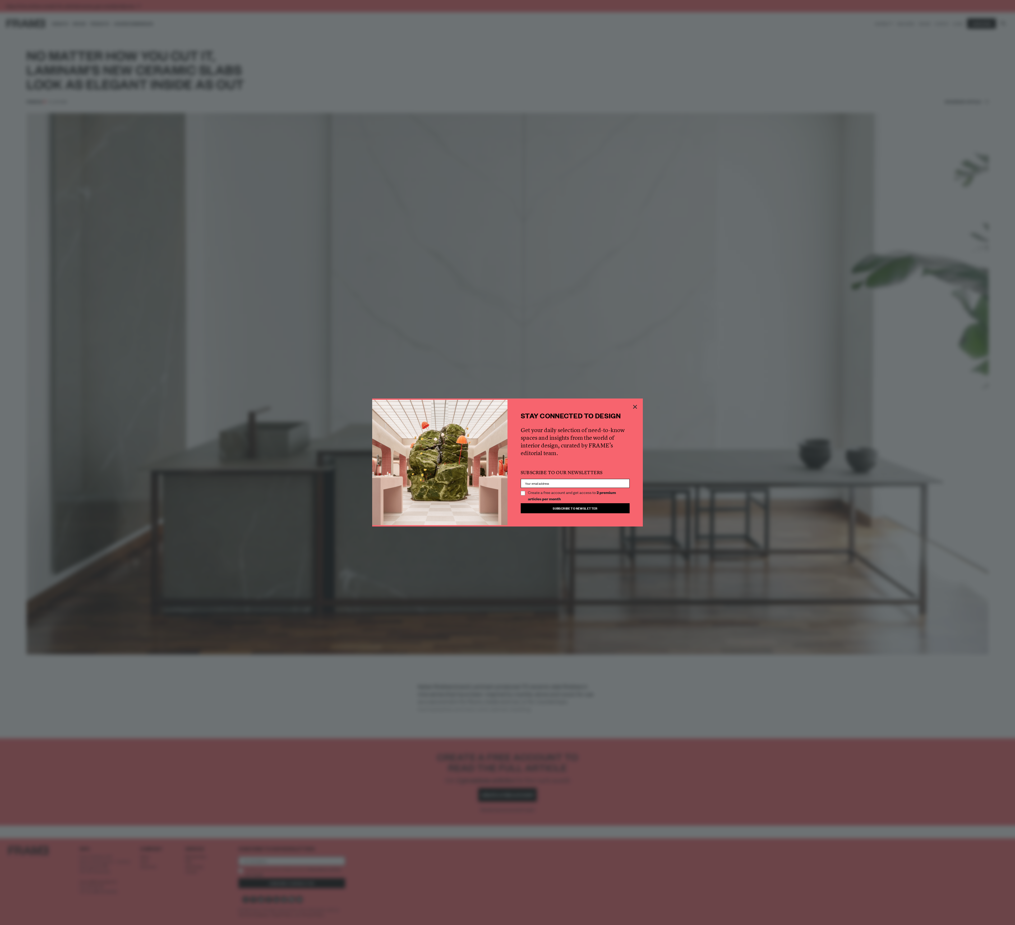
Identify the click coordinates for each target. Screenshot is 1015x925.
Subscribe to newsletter (575, 508)
